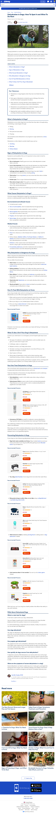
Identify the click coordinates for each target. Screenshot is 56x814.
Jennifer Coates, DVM (23, 22)
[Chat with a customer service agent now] (48, 1)
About (19, 808)
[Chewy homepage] (7, 1)
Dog (12, 12)
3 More (11, 85)
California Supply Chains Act (22, 806)
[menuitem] (16, 67)
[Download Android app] (36, 790)
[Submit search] (54, 4)
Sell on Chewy (34, 809)
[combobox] (28, 4)
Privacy (26, 805)
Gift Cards (27, 809)
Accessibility (33, 805)
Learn (36, 808)
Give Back (21, 809)
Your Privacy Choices (29, 811)
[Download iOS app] (36, 786)
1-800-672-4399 (28, 798)
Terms (21, 805)
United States (28, 802)
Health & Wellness (17, 12)
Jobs (33, 808)
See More (13, 681)
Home (9, 12)
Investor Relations (26, 808)
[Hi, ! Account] (51, 2)
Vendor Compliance (35, 806)
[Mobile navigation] (1, 1)
